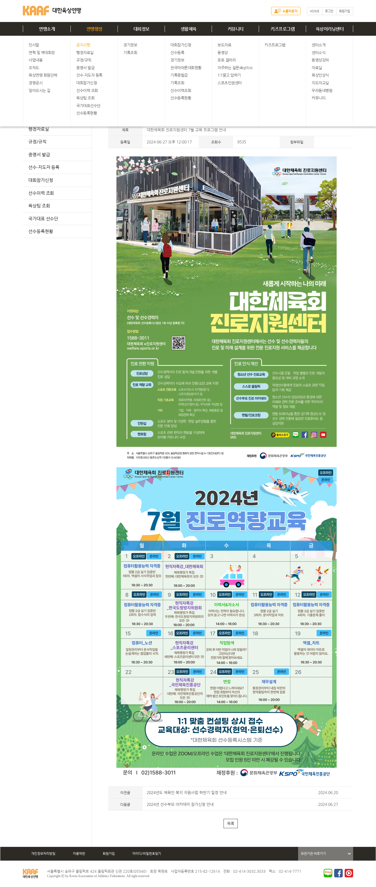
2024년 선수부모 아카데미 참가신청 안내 (180, 804)
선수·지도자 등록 (89, 75)
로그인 (329, 11)
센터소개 (318, 45)
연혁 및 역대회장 (42, 52)
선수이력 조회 (87, 90)
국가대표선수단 (88, 105)
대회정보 (141, 29)
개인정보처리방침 (43, 853)
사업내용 (35, 60)
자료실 (317, 67)
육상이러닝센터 (330, 29)
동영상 (222, 52)
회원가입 (344, 11)
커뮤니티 (236, 29)
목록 (230, 823)
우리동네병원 (322, 90)
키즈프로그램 (283, 29)
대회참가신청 (86, 83)
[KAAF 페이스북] (338, 873)
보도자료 (224, 45)
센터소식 (318, 52)
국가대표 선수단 (43, 218)
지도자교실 (320, 83)
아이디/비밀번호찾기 (146, 853)
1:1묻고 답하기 (229, 75)
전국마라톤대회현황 (185, 67)
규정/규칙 (83, 60)
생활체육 (189, 29)
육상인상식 (320, 75)
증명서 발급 (85, 67)
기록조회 (130, 52)
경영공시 (35, 83)
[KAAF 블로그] (328, 873)
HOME (314, 11)
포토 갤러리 (226, 60)
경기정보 (130, 45)
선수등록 (177, 52)
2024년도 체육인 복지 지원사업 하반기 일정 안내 (187, 792)
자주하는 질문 (235, 67)
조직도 (34, 67)
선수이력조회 (180, 90)
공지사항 (83, 45)
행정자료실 (85, 52)
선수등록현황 (86, 113)
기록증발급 (179, 75)
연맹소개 (47, 29)
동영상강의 (320, 60)
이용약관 (79, 853)
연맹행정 (94, 29)
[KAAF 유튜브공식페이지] (349, 873)
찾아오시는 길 (39, 90)
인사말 (34, 45)
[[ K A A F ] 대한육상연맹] (52, 9)
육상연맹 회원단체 (43, 75)
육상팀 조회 (85, 98)
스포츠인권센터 (229, 83)
